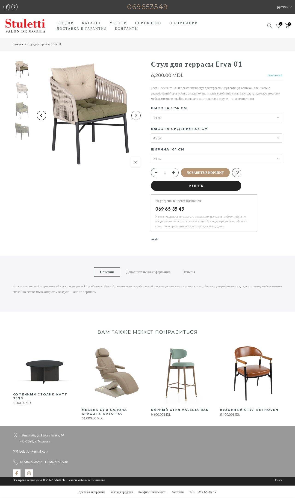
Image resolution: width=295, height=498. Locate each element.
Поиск (278, 480)
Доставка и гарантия (92, 492)
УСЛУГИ (118, 23)
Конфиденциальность (152, 492)
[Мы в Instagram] (14, 7)
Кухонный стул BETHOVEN (249, 410)
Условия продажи (121, 492)
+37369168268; (43, 462)
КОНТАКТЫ (126, 28)
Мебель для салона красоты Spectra (104, 411)
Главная (18, 44)
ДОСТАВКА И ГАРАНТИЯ (82, 28)
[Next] (136, 115)
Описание (107, 272)
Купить (196, 186)
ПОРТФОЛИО (148, 23)
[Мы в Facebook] (6, 7)
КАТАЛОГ (92, 23)
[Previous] (41, 115)
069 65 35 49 (169, 209)
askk (154, 239)
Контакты (177, 492)
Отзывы (189, 272)
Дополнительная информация (148, 272)
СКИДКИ (65, 23)
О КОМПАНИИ (183, 23)
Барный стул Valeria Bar (180, 410)
